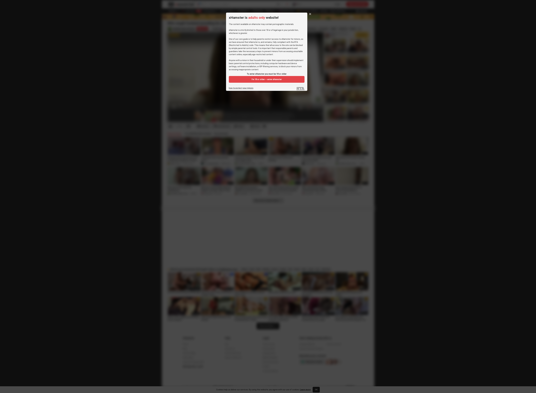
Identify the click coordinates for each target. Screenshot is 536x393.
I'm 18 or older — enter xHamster (267, 79)
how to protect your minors (241, 88)
